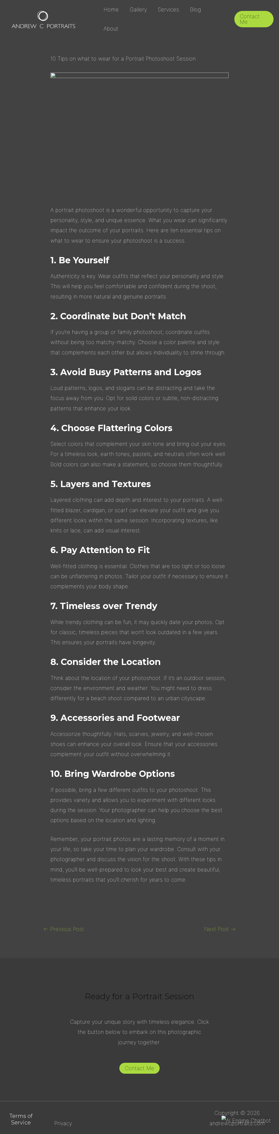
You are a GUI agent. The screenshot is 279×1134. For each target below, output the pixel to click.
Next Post (220, 929)
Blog (195, 9)
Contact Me (139, 1068)
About (111, 28)
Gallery (138, 9)
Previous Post (63, 929)
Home (111, 9)
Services (168, 9)
